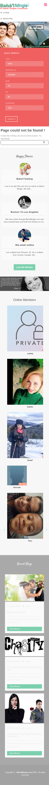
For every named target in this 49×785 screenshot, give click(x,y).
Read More (14, 629)
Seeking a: (10, 70)
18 (9, 86)
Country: (10, 103)
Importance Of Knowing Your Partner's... (24, 735)
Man (10, 64)
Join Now (36, 27)
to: (6, 92)
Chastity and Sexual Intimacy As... (24, 668)
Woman (11, 75)
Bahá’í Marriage (16, 612)
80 (9, 97)
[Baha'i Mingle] (14, 6)
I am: (7, 59)
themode (17, 487)
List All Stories (24, 267)
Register (8, 19)
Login (6, 13)
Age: (7, 81)
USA (10, 108)
